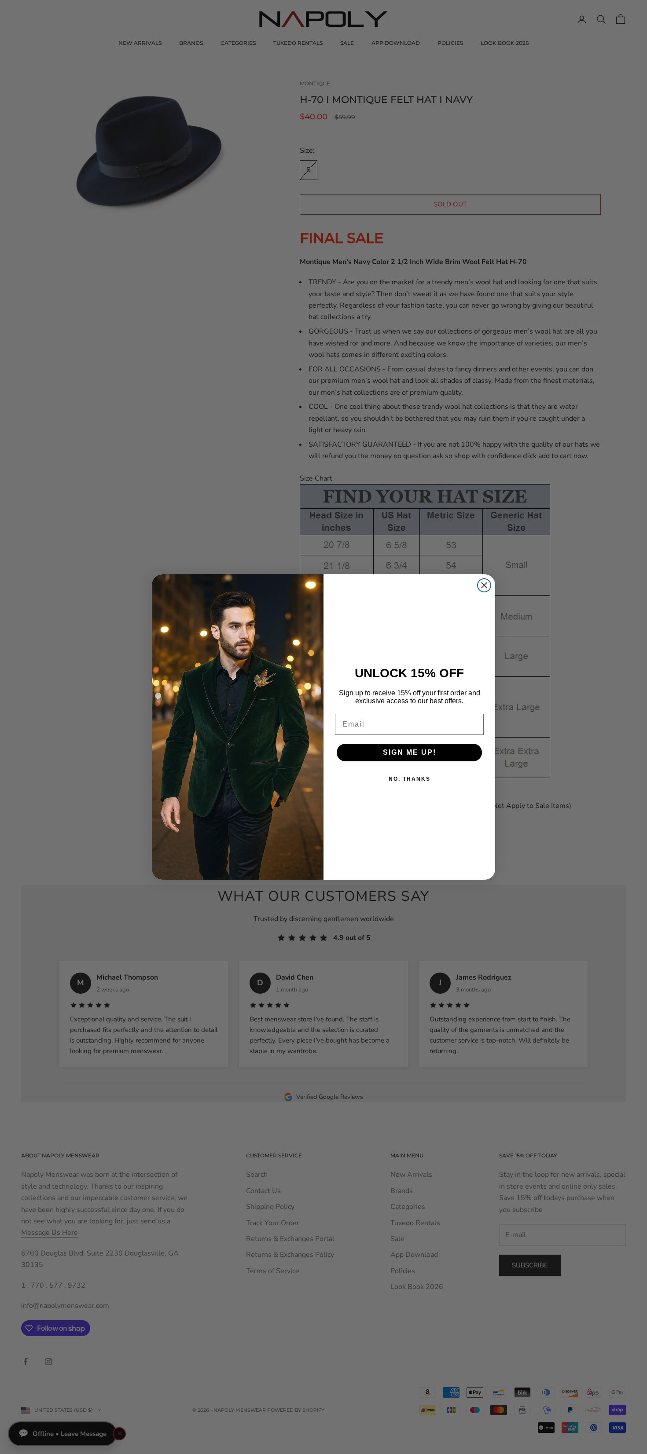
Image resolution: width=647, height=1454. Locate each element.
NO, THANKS (409, 779)
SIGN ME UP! (409, 752)
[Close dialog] (484, 585)
